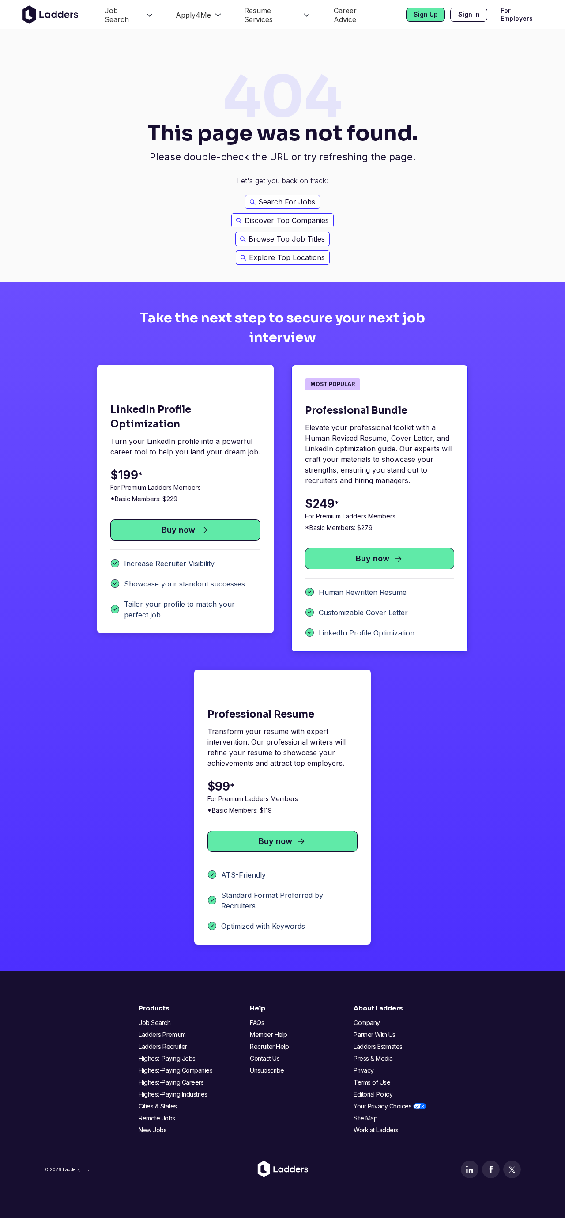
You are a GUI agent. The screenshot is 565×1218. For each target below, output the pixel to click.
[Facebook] (491, 1169)
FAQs (257, 1022)
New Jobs (152, 1130)
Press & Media (373, 1058)
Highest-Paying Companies (175, 1070)
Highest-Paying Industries (173, 1094)
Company (367, 1022)
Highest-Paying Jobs (167, 1058)
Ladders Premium (162, 1034)
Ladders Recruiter (163, 1046)
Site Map (365, 1118)
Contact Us (264, 1058)
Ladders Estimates (378, 1046)
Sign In (469, 14)
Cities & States (158, 1106)
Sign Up (426, 14)
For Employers (517, 15)
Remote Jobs (157, 1118)
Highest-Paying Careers (171, 1082)
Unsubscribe (267, 1070)
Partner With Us (375, 1034)
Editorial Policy (373, 1094)
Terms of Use (372, 1082)
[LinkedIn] (469, 1169)
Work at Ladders (376, 1130)
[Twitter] (512, 1169)
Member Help (268, 1034)
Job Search (154, 1022)
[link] (129, 14)
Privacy (364, 1070)
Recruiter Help (269, 1046)
